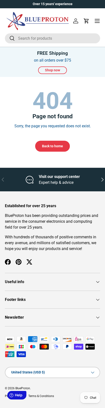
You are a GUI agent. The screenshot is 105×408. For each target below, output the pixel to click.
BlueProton (22, 388)
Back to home (52, 146)
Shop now (52, 70)
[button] (86, 21)
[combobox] (52, 38)
